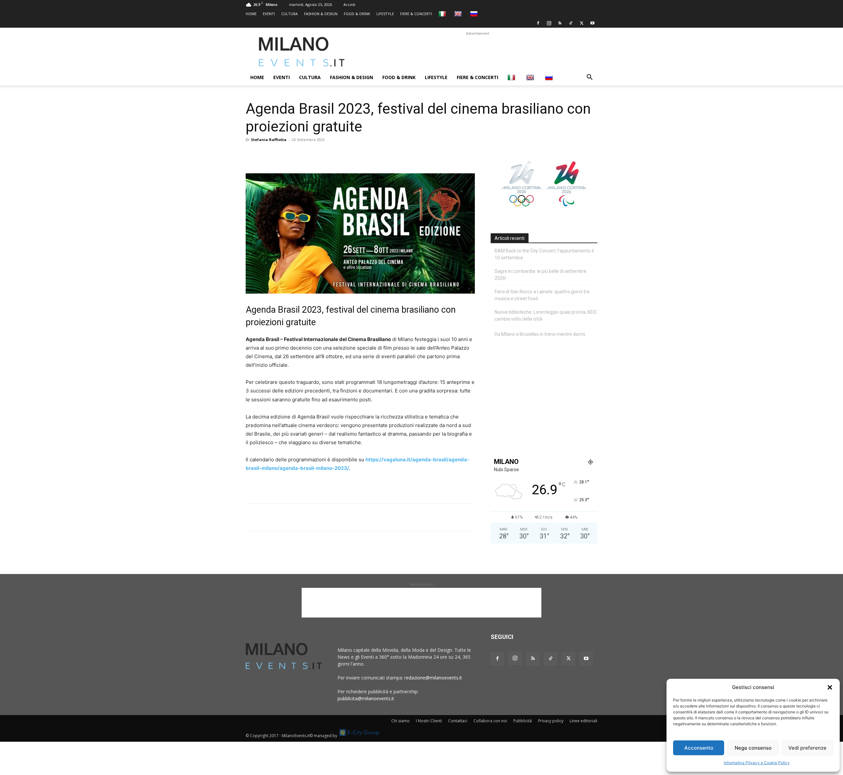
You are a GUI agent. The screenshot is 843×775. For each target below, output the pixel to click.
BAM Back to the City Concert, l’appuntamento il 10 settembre (544, 254)
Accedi (349, 4)
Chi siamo (400, 721)
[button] (830, 687)
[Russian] (474, 13)
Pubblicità (522, 721)
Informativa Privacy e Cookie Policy (757, 762)
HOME (251, 13)
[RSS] (560, 23)
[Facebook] (538, 23)
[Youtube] (592, 23)
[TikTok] (571, 23)
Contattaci (457, 721)
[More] (328, 154)
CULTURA (289, 13)
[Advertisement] (477, 52)
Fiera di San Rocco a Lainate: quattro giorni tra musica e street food (542, 295)
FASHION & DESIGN (321, 13)
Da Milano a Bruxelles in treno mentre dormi (540, 334)
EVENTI (269, 13)
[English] (459, 13)
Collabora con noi (490, 721)
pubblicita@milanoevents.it (366, 698)
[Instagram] (549, 23)
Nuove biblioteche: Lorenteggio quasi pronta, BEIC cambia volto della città (546, 315)
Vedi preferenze (807, 748)
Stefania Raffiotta (268, 139)
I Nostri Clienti (429, 721)
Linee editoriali (583, 721)
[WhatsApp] (282, 154)
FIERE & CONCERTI (416, 13)
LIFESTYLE (385, 13)
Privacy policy (550, 721)
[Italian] (443, 13)
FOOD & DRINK (357, 13)
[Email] (312, 154)
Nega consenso (753, 748)
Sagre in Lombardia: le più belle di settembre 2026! (540, 275)
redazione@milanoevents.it (433, 678)
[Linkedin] (297, 154)
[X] (581, 23)
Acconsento (698, 748)
